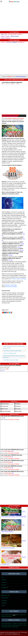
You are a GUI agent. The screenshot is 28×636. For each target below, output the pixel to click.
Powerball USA (4, 597)
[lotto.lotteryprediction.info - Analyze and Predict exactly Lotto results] (14, 1)
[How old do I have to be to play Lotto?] (11, 540)
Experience (19, 34)
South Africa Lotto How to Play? (11, 360)
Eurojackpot (4, 603)
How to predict (19, 411)
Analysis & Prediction (5, 38)
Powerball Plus (21, 42)
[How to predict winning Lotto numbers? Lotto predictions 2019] (11, 511)
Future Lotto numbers (6, 411)
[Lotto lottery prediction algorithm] (11, 524)
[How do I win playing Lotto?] (11, 557)
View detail (2, 370)
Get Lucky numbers (12, 34)
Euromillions (4, 600)
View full (22, 243)
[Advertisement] (14, 17)
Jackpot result (4, 34)
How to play (18, 408)
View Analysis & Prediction (13, 419)
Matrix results (5, 408)
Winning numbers (15, 36)
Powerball (14, 42)
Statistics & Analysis (5, 36)
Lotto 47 (3, 605)
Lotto (2, 577)
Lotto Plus (3, 42)
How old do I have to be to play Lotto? (12, 350)
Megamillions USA (5, 595)
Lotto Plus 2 (9, 42)
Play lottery (18, 406)
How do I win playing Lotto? (10, 353)
